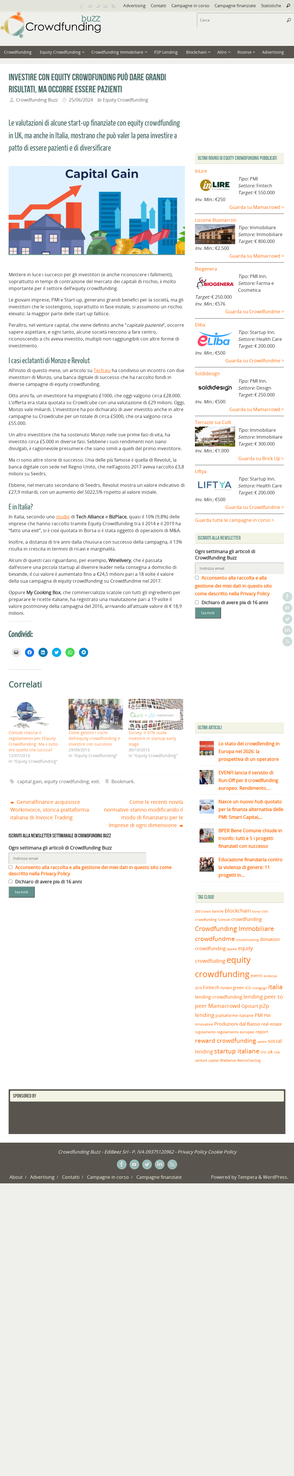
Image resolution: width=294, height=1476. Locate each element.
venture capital (207, 1060)
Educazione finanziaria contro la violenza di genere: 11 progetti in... (250, 867)
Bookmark (122, 781)
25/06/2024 (81, 100)
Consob (224, 919)
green (238, 988)
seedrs (262, 1041)
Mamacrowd (224, 1006)
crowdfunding (246, 919)
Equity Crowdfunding (125, 100)
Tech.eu (102, 370)
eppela (232, 949)
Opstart (249, 1006)
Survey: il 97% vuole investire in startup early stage (152, 738)
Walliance (228, 1060)
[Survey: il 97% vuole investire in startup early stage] (156, 714)
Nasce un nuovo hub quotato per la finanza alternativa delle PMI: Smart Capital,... (250, 809)
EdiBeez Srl (116, 1152)
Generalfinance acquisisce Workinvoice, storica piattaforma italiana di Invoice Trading (49, 809)
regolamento (205, 1032)
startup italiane (236, 1051)
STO (263, 1052)
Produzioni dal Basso (237, 1023)
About (16, 1177)
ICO (248, 987)
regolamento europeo (235, 1031)
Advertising (134, 5)
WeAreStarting (249, 1060)
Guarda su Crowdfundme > (254, 311)
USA (277, 1052)
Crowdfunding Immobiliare (234, 928)
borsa (256, 911)
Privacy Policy (192, 1152)
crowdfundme (215, 939)
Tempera (247, 1177)
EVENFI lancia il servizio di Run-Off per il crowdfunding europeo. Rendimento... (248, 780)
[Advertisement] (243, 672)
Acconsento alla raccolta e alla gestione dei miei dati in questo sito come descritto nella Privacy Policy (233, 585)
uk (270, 1052)
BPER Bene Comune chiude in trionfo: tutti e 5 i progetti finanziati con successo (250, 838)
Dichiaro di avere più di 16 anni (48, 881)
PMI (259, 1015)
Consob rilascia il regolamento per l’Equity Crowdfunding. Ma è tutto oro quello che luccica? (33, 741)
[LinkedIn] (106, 5)
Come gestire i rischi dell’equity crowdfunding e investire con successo (94, 738)
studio (63, 517)
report (262, 1031)
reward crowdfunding (225, 1040)
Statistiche (271, 5)
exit (95, 781)
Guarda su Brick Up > (261, 458)
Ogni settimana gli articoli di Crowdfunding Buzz (60, 848)
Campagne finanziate (235, 5)
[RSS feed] (114, 5)
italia (275, 986)
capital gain (29, 781)
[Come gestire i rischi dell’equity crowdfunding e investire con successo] (96, 714)
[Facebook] (82, 5)
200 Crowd (203, 911)
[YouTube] (90, 5)
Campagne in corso (190, 5)
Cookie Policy (222, 1152)
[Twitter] (98, 5)
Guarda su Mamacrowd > (256, 207)
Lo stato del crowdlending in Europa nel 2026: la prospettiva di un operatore (249, 751)
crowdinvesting (247, 940)
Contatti (158, 5)
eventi (256, 975)
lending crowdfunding (218, 997)
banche (218, 911)
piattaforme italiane (234, 1015)
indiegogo (259, 988)
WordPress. (275, 1177)
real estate (271, 1024)
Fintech (211, 987)
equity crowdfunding (66, 781)
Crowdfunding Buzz (37, 100)
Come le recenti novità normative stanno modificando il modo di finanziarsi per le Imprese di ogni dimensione (143, 813)
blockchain (238, 910)
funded (226, 987)
